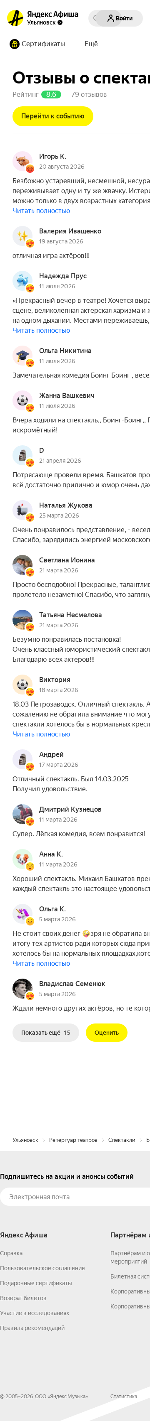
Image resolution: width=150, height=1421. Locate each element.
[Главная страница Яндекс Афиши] (15, 18)
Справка (11, 1253)
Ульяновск (25, 1140)
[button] (91, 44)
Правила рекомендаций (32, 1328)
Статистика (123, 1396)
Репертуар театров (73, 1140)
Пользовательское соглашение (42, 1268)
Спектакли (121, 1140)
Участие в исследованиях (34, 1313)
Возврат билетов (23, 1298)
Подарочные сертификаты (36, 1283)
